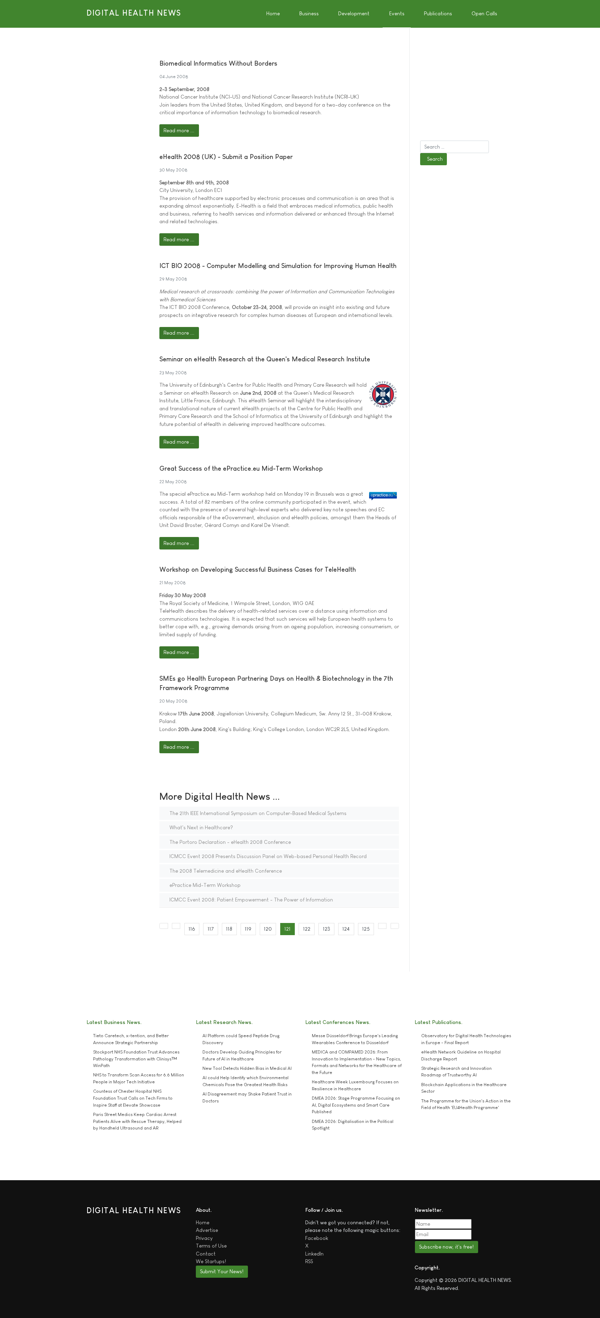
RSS (309, 1261)
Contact (206, 1254)
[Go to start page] (163, 926)
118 (229, 929)
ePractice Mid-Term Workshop (204, 885)
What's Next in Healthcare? (200, 827)
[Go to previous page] (176, 926)
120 (268, 929)
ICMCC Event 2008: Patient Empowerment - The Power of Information (250, 900)
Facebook (316, 1238)
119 (248, 929)
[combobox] (454, 147)
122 (306, 929)
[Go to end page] (395, 926)
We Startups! (211, 1261)
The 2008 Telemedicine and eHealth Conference (225, 871)
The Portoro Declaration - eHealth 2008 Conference (229, 842)
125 (366, 929)
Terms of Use (211, 1246)
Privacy (204, 1238)
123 (326, 929)
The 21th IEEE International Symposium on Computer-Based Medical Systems (257, 813)
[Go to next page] (382, 926)
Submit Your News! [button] (221, 1271)
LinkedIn (314, 1254)
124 (346, 929)
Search (435, 159)
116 (192, 929)
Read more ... (179, 130)
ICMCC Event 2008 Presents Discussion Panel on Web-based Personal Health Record (267, 856)
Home (202, 1222)
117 (211, 929)
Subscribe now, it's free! (446, 1247)
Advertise (207, 1230)
